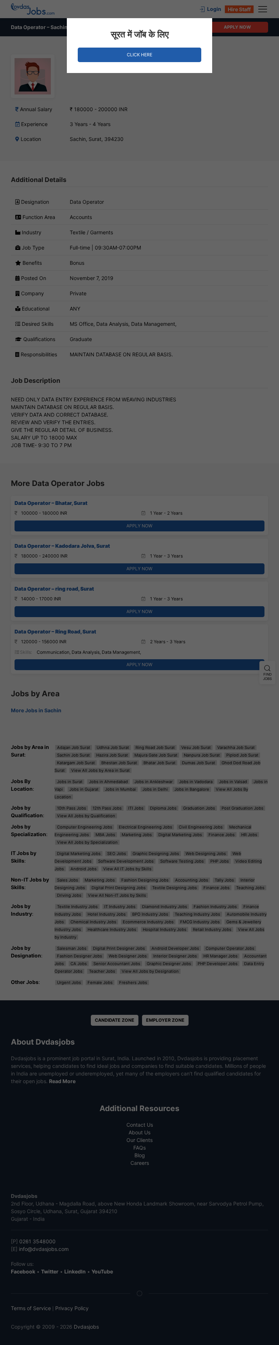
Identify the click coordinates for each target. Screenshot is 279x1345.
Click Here (139, 54)
